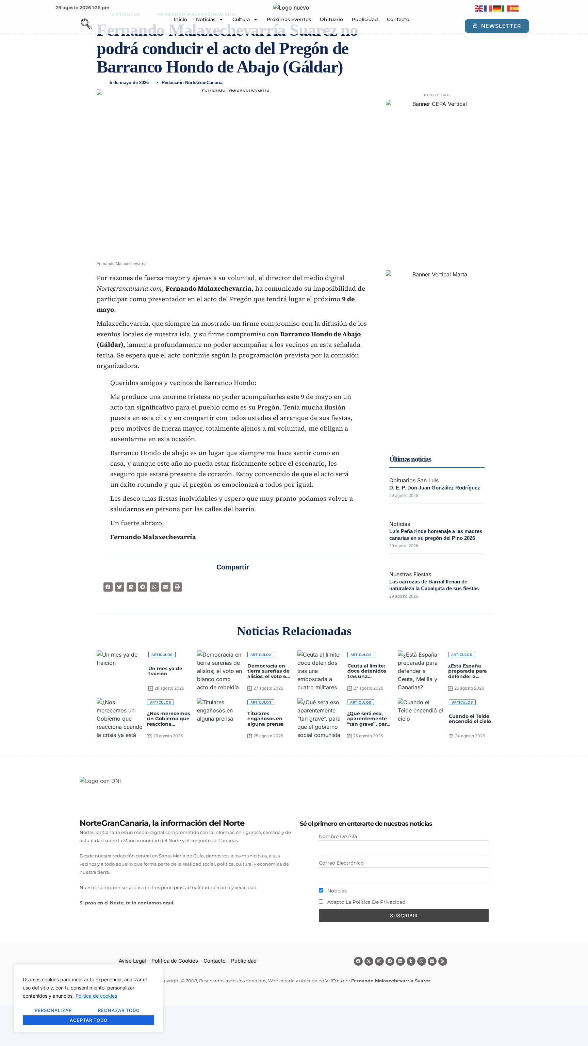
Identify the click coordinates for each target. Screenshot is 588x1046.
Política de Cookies (174, 961)
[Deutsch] (497, 8)
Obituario (331, 19)
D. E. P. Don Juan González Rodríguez (434, 487)
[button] (75, 25)
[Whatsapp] (421, 961)
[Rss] (442, 961)
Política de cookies (96, 996)
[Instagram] (379, 961)
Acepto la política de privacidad (365, 902)
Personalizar (53, 1010)
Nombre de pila (338, 836)
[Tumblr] (411, 961)
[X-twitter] (368, 961)
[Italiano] (506, 8)
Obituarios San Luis (414, 480)
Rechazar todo (119, 1010)
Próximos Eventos (289, 19)
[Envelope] (432, 961)
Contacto (398, 19)
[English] (479, 8)
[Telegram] (390, 961)
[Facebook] (358, 961)
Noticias (205, 19)
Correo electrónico (341, 863)
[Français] (488, 8)
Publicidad (365, 19)
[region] (88, 998)
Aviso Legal (132, 961)
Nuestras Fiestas (410, 574)
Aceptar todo (89, 1020)
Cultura (241, 19)
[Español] (514, 8)
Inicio (180, 19)
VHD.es (333, 980)
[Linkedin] (400, 961)
